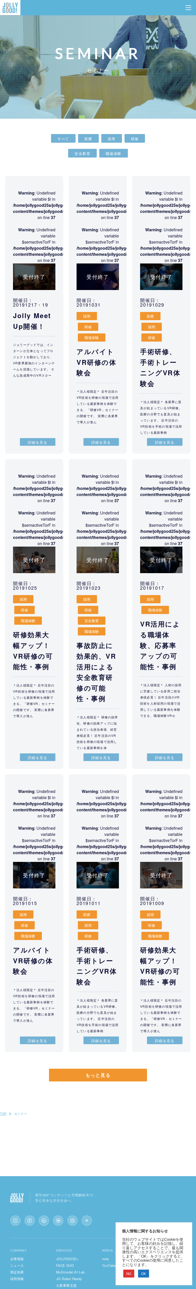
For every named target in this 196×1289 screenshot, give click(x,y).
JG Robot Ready (69, 1278)
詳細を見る (37, 442)
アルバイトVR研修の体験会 (97, 362)
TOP (3, 1113)
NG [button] (128, 1273)
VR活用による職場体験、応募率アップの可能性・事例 (160, 645)
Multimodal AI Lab (70, 1272)
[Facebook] (29, 1220)
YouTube (109, 1265)
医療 (88, 138)
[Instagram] (72, 1220)
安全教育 (82, 153)
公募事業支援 (66, 1285)
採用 (112, 138)
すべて (63, 138)
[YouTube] (58, 1220)
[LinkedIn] (44, 1220)
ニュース (17, 1265)
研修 (135, 138)
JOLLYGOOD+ (67, 1258)
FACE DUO (65, 1265)
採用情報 (17, 1278)
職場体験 (113, 153)
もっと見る (98, 1075)
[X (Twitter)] (15, 1220)
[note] (87, 1220)
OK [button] (143, 1273)
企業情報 (17, 1258)
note (105, 1258)
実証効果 (17, 1272)
